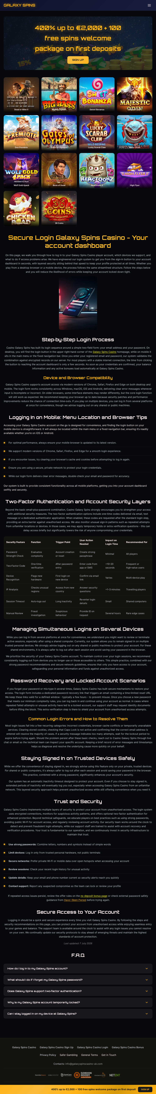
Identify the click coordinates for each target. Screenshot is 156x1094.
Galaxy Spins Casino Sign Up (56, 1047)
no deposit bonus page (94, 895)
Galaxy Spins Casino (104, 351)
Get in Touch (108, 1054)
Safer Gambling (69, 1054)
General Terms (89, 1054)
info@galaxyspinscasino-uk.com (84, 1063)
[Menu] (149, 5)
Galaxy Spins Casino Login (92, 1047)
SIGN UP (78, 59)
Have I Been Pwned (75, 899)
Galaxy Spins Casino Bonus (128, 1047)
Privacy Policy (48, 1054)
